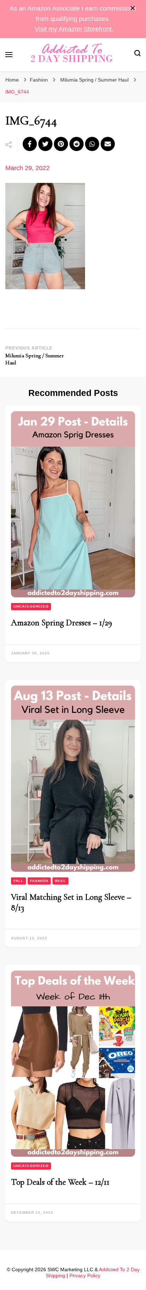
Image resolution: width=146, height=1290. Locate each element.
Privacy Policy (84, 1275)
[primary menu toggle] (8, 54)
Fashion (39, 80)
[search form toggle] (137, 54)
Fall (18, 881)
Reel (60, 881)
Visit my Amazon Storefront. (74, 29)
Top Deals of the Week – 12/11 (60, 1182)
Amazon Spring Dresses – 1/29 (61, 623)
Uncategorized (31, 606)
